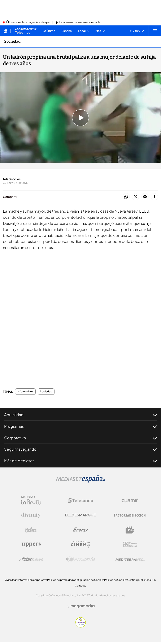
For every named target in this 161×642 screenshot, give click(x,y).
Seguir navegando (20, 449)
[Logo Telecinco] (80, 500)
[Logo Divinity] (31, 515)
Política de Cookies (115, 579)
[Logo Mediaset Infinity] (31, 500)
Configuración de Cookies (88, 579)
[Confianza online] (80, 626)
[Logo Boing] (31, 530)
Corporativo (15, 437)
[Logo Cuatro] (130, 500)
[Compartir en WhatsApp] (126, 197)
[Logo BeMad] (130, 530)
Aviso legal (11, 579)
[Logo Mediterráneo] (130, 559)
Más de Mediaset (19, 460)
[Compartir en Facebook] (154, 197)
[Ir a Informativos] (24, 30)
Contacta (80, 585)
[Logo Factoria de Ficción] (130, 515)
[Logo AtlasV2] (31, 559)
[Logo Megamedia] (83, 606)
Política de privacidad (60, 579)
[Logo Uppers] (31, 544)
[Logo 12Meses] (130, 544)
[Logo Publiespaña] (80, 559)
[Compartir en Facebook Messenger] (145, 197)
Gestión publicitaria (139, 579)
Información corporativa (32, 579)
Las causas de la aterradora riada (79, 22)
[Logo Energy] (80, 530)
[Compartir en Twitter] (135, 197)
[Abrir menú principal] (155, 31)
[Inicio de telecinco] (5, 31)
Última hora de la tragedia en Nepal (28, 22)
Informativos (25, 391)
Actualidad (13, 414)
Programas (14, 426)
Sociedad (12, 41)
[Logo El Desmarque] (80, 515)
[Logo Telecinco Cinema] (80, 544)
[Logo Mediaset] (80, 481)
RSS (153, 579)
